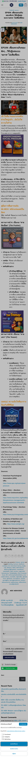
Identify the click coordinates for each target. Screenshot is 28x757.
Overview (23, 724)
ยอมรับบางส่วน (14, 749)
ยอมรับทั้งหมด (14, 744)
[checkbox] (5, 734)
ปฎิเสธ (14, 754)
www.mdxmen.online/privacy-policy (16, 731)
